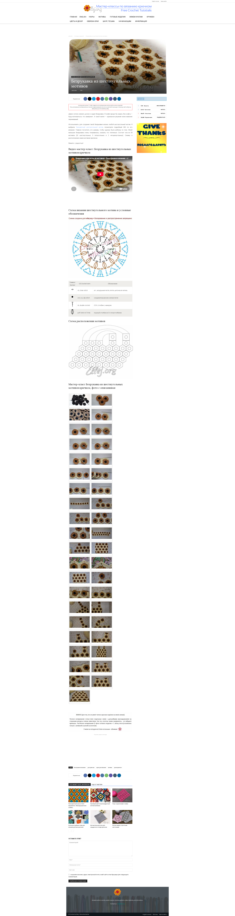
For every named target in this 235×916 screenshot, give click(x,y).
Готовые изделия (117, 17)
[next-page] (72, 831)
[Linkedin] (119, 99)
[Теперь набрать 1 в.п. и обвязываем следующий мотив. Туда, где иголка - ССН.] (79, 488)
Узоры (91, 17)
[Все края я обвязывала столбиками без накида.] (79, 562)
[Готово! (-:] (79, 696)
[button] (164, 17)
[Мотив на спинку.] (102, 666)
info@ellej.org (121, 903)
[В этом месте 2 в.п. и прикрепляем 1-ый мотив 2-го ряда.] (102, 503)
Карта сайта (164, 1)
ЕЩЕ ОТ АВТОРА (97, 784)
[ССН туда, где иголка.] (102, 429)
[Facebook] (69, 1)
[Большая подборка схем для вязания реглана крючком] (78, 817)
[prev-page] (69, 831)
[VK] (102, 99)
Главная (73, 17)
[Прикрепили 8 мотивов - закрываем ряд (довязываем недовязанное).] (102, 533)
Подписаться (161, 117)
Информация (141, 21)
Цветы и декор (76, 21)
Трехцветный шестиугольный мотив (89, 127)
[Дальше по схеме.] (102, 488)
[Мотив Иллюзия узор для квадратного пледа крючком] (100, 817)
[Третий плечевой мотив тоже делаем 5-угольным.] (79, 622)
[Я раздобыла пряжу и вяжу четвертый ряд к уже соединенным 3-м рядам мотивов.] (102, 577)
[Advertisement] (117, 30)
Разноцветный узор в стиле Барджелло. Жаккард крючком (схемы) (77, 805)
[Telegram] (79, 1)
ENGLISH (83, 17)
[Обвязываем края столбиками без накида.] (79, 666)
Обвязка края (93, 21)
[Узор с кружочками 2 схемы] (122, 795)
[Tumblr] (115, 99)
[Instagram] (73, 1)
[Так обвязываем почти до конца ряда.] (79, 503)
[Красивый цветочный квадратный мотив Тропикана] (100, 795)
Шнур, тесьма (109, 21)
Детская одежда (85, 76)
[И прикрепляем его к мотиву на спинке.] (102, 622)
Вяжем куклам (136, 17)
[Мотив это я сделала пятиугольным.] (102, 681)
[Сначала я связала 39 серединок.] (79, 400)
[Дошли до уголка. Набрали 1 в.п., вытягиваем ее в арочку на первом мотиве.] (79, 459)
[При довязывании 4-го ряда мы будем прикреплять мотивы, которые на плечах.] (102, 592)
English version (155, 1)
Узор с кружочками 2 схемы (120, 803)
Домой (70, 36)
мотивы (110, 767)
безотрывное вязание (80, 767)
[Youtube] (82, 1)
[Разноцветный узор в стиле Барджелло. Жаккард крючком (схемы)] (78, 795)
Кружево (150, 17)
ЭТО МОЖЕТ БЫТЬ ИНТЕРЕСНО (80, 784)
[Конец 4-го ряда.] (79, 592)
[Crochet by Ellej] (117, 892)
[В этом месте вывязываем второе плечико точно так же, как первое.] (79, 651)
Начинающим (125, 21)
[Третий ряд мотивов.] (79, 548)
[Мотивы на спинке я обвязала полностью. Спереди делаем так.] (79, 607)
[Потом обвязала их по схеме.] (102, 400)
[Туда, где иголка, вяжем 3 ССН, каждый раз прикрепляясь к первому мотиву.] (102, 444)
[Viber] (111, 99)
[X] (89, 99)
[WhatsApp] (106, 99)
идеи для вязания (101, 767)
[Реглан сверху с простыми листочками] (122, 817)
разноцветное (118, 767)
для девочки (91, 767)
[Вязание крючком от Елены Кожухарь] (117, 9)
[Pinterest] (76, 1)
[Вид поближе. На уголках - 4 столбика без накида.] (102, 562)
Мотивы (102, 17)
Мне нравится (161, 105)
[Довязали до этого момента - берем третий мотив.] (79, 474)
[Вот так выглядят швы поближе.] (79, 533)
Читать (163, 109)
